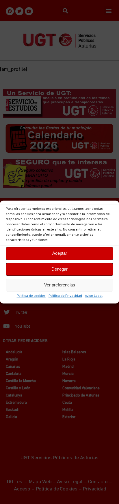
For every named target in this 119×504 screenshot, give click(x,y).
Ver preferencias (59, 284)
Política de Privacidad (65, 296)
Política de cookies (31, 296)
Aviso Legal (94, 296)
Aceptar (59, 253)
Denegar (59, 269)
